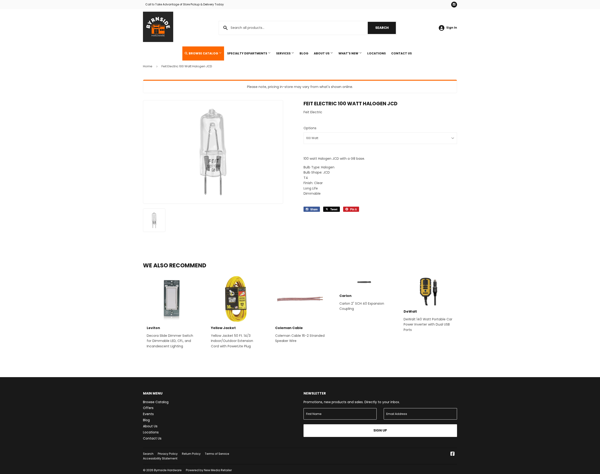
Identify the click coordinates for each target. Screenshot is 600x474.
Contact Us (401, 53)
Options (310, 128)
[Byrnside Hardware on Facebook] (452, 454)
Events (148, 414)
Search (385, 27)
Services (283, 53)
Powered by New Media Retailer (209, 470)
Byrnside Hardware (168, 470)
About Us (322, 53)
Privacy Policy (168, 454)
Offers (148, 408)
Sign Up (380, 430)
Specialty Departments (247, 53)
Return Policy (191, 454)
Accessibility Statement (160, 458)
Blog (304, 53)
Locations (376, 53)
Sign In (451, 28)
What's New (348, 53)
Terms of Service (217, 454)
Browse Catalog (203, 53)
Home (147, 66)
